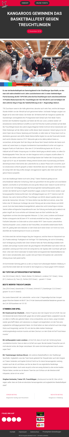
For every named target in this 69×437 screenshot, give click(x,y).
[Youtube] (19, 419)
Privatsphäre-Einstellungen (52, 432)
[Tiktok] (14, 419)
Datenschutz (34, 432)
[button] (2, 84)
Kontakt (12, 432)
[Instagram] (9, 419)
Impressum (23, 432)
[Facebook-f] (4, 419)
